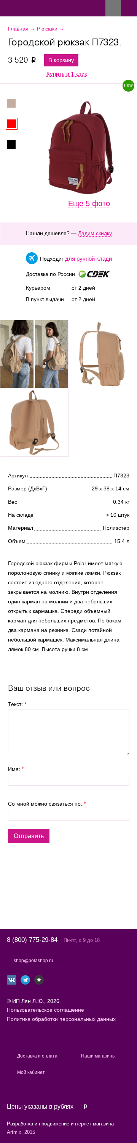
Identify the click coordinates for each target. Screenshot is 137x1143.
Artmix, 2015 (21, 1132)
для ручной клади (88, 258)
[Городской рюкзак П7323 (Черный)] (15, 144)
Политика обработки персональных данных (61, 1019)
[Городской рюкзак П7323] (34, 354)
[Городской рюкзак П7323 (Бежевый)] (15, 103)
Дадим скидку (95, 233)
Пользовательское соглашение (45, 1010)
